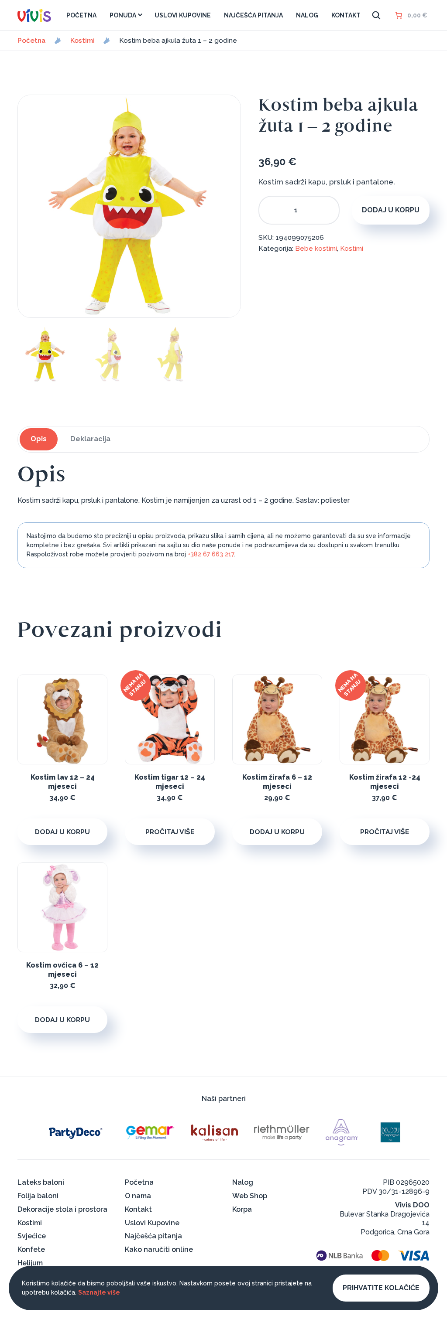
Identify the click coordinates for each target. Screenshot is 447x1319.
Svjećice (31, 1236)
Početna (31, 40)
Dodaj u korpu (390, 210)
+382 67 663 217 (211, 554)
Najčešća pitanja (153, 1236)
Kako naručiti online (159, 1249)
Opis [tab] (39, 439)
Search (376, 15)
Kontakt (138, 1209)
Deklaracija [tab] (90, 439)
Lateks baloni (40, 1182)
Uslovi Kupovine (152, 1223)
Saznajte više (99, 1292)
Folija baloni (37, 1196)
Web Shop (249, 1196)
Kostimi (82, 40)
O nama (138, 1196)
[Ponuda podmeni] (140, 14)
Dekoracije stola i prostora (62, 1209)
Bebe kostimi (316, 248)
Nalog (242, 1182)
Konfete (31, 1249)
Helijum (30, 1263)
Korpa (242, 1209)
